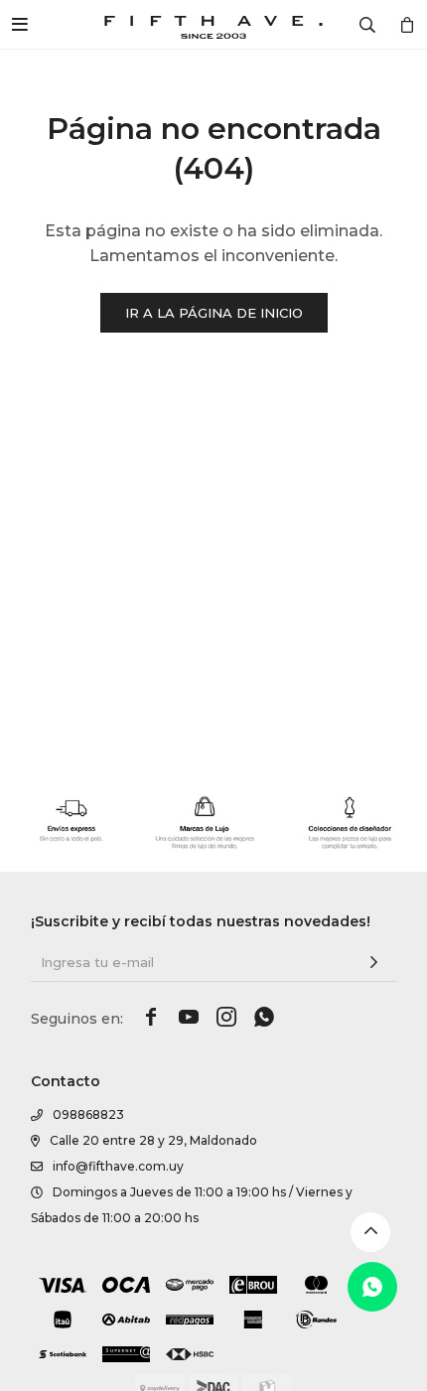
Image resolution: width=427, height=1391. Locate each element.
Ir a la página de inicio (214, 313)
